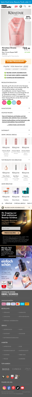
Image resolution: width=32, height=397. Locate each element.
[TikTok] (18, 388)
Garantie (22, 312)
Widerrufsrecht (9, 350)
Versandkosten (19, 393)
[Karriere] (16, 252)
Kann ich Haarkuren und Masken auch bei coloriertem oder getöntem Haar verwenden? (14, 117)
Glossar (22, 333)
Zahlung (7, 316)
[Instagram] (4, 388)
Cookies (6, 355)
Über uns (22, 355)
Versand (7, 312)
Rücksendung (24, 316)
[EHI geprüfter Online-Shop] (8, 377)
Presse (6, 359)
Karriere (22, 359)
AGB (20, 346)
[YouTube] (22, 388)
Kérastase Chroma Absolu (9, 49)
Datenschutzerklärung (13, 238)
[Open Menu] (7, 6)
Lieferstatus (8, 329)
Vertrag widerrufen (11, 320)
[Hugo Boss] (5, 369)
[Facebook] (9, 388)
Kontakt (7, 333)
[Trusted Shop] (21, 6)
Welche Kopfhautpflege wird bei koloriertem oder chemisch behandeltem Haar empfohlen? (16, 121)
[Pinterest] (13, 388)
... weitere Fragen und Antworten (16, 124)
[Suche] (25, 6)
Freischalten (10, 233)
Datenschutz (23, 350)
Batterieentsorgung (11, 338)
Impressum (7, 346)
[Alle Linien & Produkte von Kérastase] (16, 13)
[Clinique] (16, 369)
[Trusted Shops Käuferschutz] (3, 377)
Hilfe (20, 329)
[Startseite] (2, 203)
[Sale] (16, 6)
